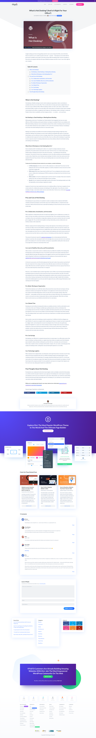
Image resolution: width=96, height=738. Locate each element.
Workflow (21, 714)
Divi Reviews (61, 713)
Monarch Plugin (32, 725)
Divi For (50, 4)
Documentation (42, 706)
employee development (46, 237)
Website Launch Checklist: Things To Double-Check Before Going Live (28, 489)
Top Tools (50, 716)
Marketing (40, 633)
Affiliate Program (62, 714)
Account (72, 4)
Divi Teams (31, 714)
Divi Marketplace (32, 709)
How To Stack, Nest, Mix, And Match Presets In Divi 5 (23, 634)
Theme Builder (22, 718)
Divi (45, 4)
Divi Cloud (31, 711)
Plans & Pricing (32, 726)
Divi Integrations (61, 711)
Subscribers (53, 699)
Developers (22, 723)
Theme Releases (41, 638)
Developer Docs (42, 711)
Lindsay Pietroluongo (52, 15)
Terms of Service (71, 711)
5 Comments (59, 15)
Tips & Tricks (40, 640)
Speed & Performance (23, 721)
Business (29, 47)
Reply (73, 525)
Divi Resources (41, 629)
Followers (24, 699)
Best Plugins (51, 714)
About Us (70, 706)
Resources (40, 636)
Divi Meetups (61, 706)
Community (40, 624)
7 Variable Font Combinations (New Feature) (22, 632)
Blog (25, 47)
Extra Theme (32, 721)
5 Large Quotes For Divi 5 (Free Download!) (22, 629)
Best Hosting (51, 718)
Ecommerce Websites (23, 716)
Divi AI (31, 713)
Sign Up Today (48, 676)
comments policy (42, 583)
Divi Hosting (32, 718)
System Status (42, 713)
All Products (57, 4)
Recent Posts (51, 706)
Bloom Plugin (32, 723)
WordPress (40, 643)
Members (33, 699)
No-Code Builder (22, 713)
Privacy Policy (71, 713)
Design (39, 626)
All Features (22, 706)
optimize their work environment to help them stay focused (38, 258)
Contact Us (70, 709)
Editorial (39, 631)
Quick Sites (21, 711)
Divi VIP (31, 716)
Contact (65, 4)
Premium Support (23, 725)
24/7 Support (42, 709)
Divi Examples (61, 709)
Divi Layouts (22, 709)
